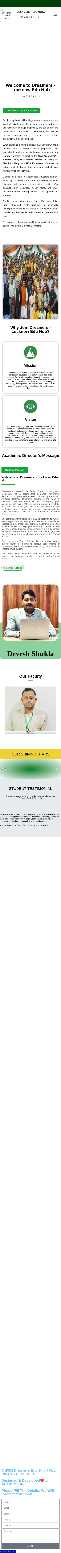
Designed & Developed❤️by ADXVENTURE (25, 1482)
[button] (55, 14)
